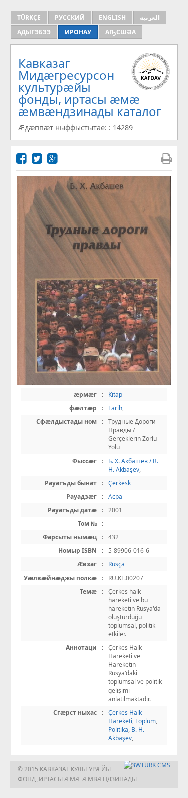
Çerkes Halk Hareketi (125, 716)
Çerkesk (119, 483)
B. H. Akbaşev (126, 733)
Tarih (115, 408)
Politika (118, 729)
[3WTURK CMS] (147, 765)
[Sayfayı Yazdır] (166, 158)
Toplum (145, 721)
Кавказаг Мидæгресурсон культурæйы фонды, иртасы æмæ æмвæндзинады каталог (89, 87)
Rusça (116, 564)
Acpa (115, 496)
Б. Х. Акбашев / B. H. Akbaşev (133, 465)
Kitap (115, 394)
